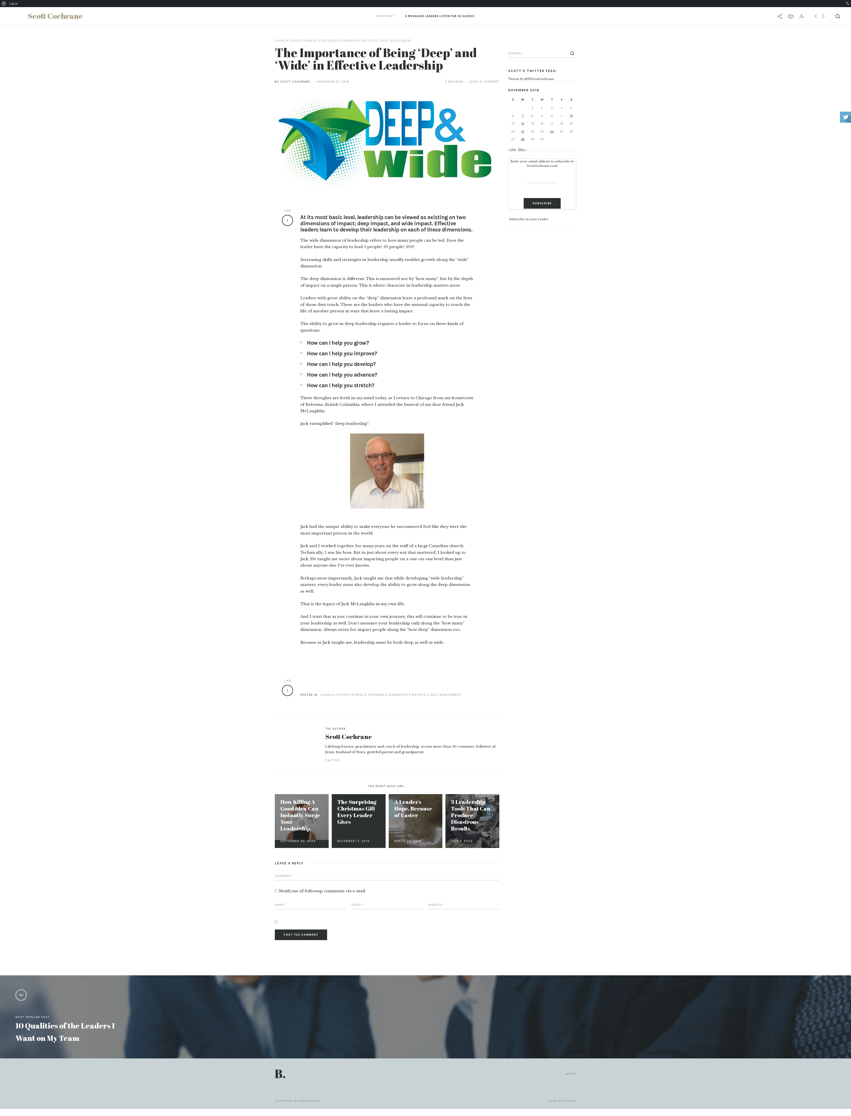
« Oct (512, 149)
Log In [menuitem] (13, 3)
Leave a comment (484, 81)
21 (522, 131)
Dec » (522, 149)
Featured (329, 40)
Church (282, 40)
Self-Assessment (396, 40)
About (570, 1073)
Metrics (370, 40)
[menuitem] (4, 3)
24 (552, 131)
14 (522, 123)
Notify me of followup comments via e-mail (322, 891)
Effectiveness (305, 40)
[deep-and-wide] (387, 144)
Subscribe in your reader (528, 219)
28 (523, 139)
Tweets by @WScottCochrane (531, 79)
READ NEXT (425, 16)
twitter (332, 760)
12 (571, 115)
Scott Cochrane (348, 736)
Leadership (350, 40)
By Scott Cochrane (292, 81)
